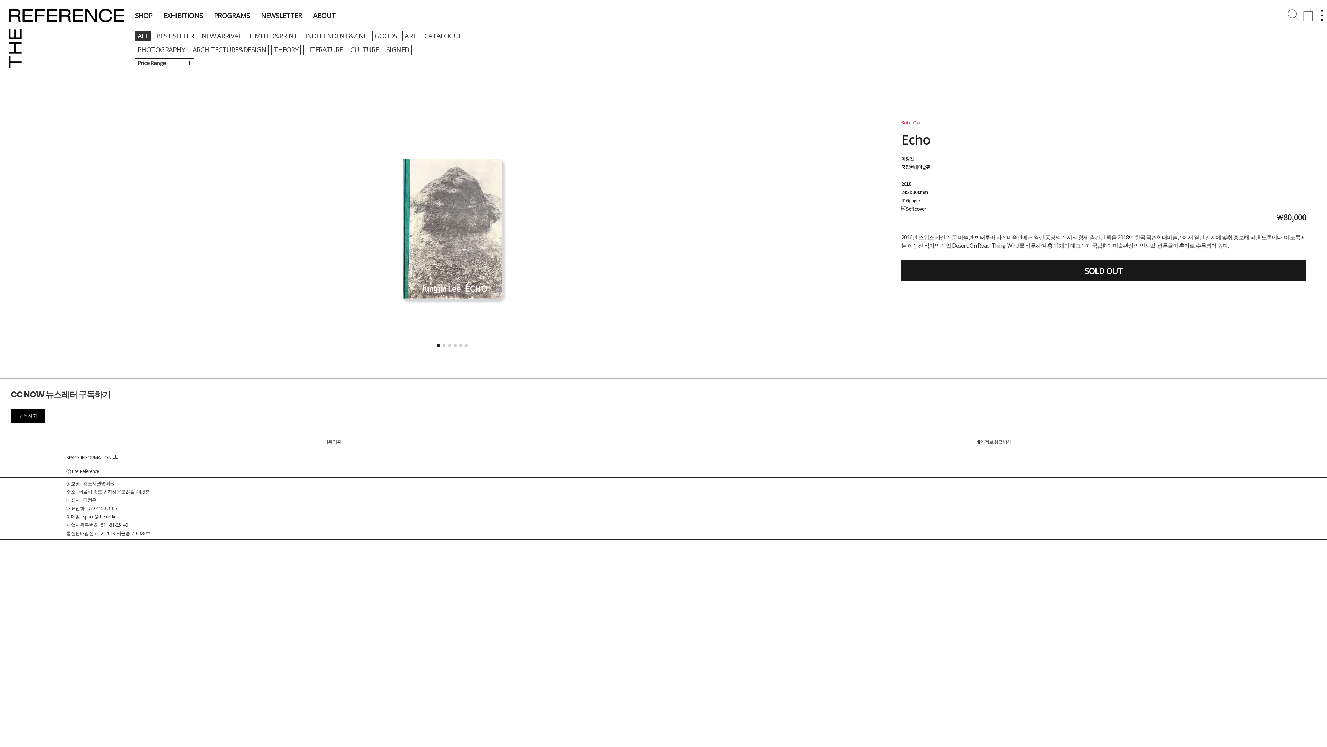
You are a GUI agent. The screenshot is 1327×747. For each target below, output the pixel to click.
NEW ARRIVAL (221, 35)
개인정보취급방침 (993, 442)
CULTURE (364, 49)
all (143, 35)
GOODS (386, 35)
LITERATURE (324, 49)
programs (232, 15)
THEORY (286, 49)
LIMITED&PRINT (274, 35)
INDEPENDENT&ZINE (336, 35)
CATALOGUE (443, 35)
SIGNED (397, 49)
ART (411, 35)
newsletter (281, 15)
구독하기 (28, 415)
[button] (438, 345)
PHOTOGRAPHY (161, 49)
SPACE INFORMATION (89, 457)
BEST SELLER (175, 35)
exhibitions (183, 15)
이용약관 (332, 442)
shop (143, 15)
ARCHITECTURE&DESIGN (229, 49)
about (324, 15)
